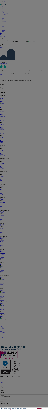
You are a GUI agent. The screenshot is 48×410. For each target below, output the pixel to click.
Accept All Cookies (39, 408)
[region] (24, 408)
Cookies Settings (34, 408)
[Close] (47, 408)
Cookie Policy (9, 409)
